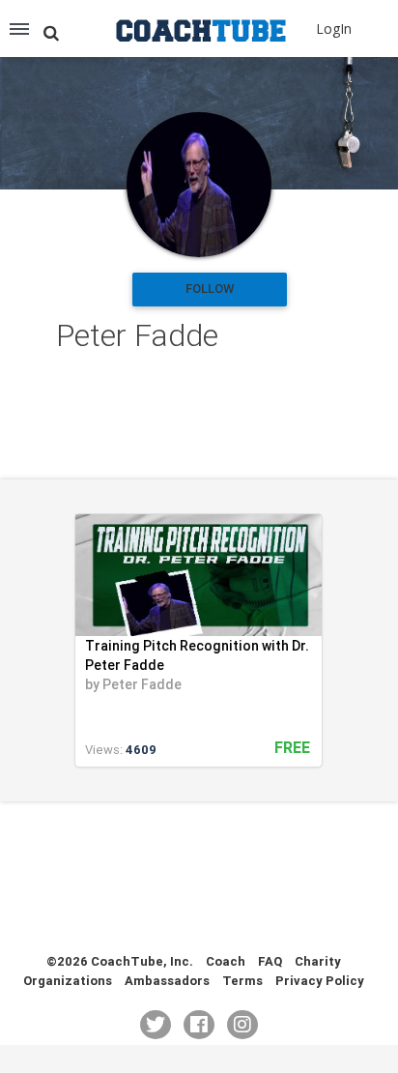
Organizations (67, 980)
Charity (318, 961)
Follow (209, 288)
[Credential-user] (199, 184)
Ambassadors (167, 980)
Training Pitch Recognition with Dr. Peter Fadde (197, 655)
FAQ (270, 961)
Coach (225, 961)
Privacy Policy (319, 980)
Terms (242, 980)
